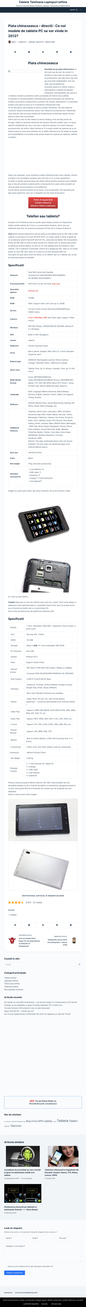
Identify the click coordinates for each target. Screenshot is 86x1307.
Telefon (73, 1121)
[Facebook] (15, 52)
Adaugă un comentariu (15, 1246)
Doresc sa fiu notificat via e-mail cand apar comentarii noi (30, 1266)
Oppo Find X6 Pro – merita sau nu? (19, 1011)
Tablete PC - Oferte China (45, 42)
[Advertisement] (43, 157)
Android (32, 42)
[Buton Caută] (79, 964)
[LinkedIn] (57, 52)
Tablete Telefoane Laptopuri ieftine (43, 2)
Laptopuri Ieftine (11, 981)
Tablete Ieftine (10, 978)
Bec (24, 1121)
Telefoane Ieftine (11, 986)
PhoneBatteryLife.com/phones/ (43, 1104)
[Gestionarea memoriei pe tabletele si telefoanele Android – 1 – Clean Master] (22, 1193)
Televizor (16, 1125)
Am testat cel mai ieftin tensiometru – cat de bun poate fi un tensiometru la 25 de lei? (40, 1002)
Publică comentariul (14, 1273)
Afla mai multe (56, 1304)
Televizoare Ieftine (12, 983)
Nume (9, 1238)
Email (35, 1238)
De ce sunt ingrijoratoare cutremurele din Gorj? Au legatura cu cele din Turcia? (37, 1014)
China (34, 1121)
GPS (40, 1121)
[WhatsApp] (71, 52)
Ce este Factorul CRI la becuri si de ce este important (27, 1008)
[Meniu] (81, 10)
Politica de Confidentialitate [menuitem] (26, 1293)
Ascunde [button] (44, 1304)
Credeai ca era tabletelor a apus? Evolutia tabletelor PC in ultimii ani (33, 1005)
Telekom (7, 1126)
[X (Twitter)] (29, 52)
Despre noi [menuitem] (8, 1293)
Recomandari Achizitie (13, 989)
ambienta (8, 1121)
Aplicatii (20, 1121)
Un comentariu (27, 1178)
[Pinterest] (43, 52)
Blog (28, 1121)
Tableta (13, 915)
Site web (62, 1238)
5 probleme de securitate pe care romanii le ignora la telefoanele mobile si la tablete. (22, 1172)
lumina (54, 1121)
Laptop (47, 1121)
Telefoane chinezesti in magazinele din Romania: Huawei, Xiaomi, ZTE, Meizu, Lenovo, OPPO (62, 1172)
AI (4, 1121)
